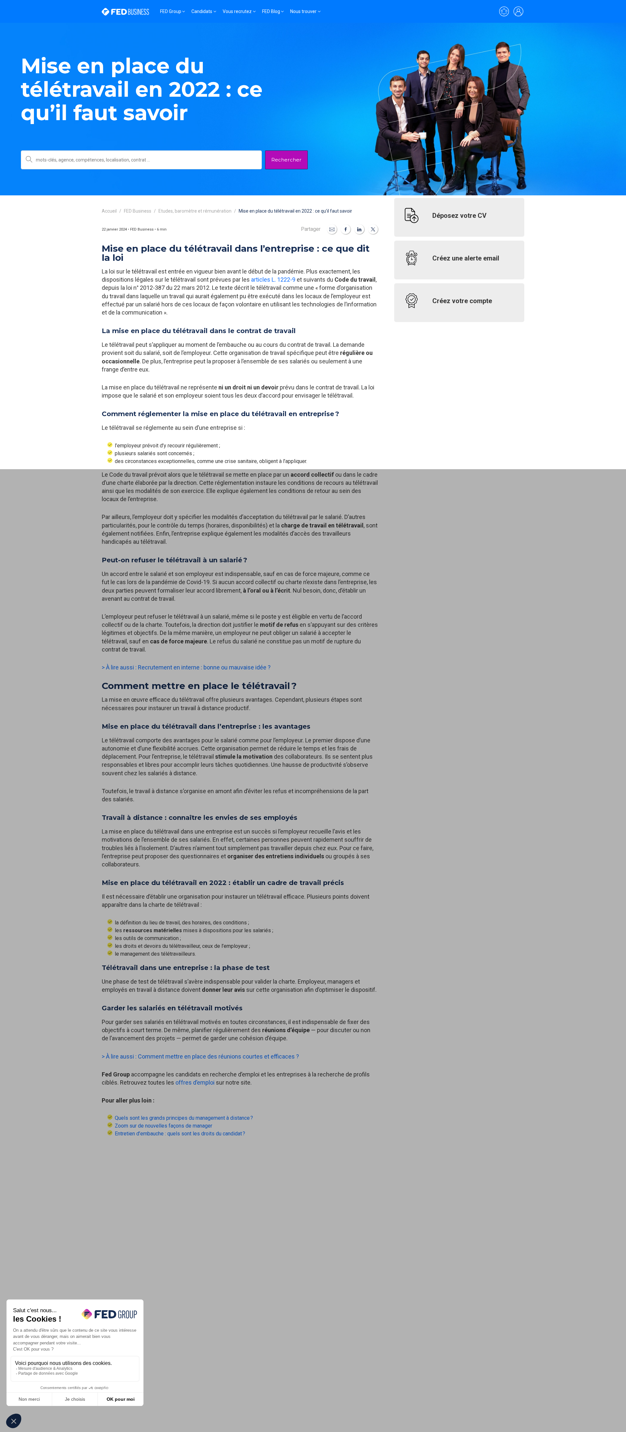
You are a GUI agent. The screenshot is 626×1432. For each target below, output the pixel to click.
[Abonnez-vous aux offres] (504, 11)
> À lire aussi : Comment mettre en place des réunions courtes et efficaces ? (200, 1056)
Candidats (201, 11)
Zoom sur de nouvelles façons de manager (163, 1126)
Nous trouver (303, 11)
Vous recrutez (237, 11)
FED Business (137, 211)
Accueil (109, 211)
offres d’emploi (195, 1082)
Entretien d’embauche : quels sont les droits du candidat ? (180, 1133)
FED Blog (271, 11)
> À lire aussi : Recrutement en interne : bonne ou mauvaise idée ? (186, 667)
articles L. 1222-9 (273, 279)
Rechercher (286, 160)
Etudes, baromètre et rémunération (194, 211)
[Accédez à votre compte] (518, 11)
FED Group (170, 11)
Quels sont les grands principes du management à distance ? (184, 1118)
